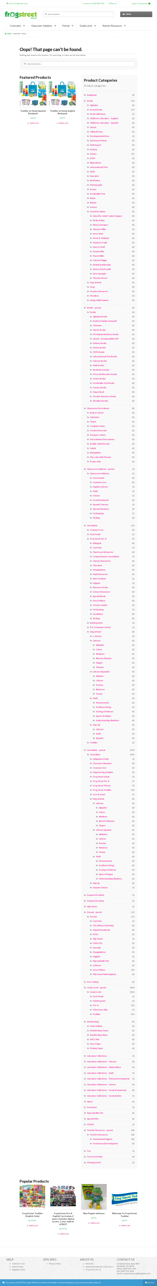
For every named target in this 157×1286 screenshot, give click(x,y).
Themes (100, 667)
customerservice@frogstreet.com (137, 1273)
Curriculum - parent (96, 750)
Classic (93, 127)
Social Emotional (100, 500)
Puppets (96, 583)
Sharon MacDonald (102, 269)
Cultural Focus (96, 132)
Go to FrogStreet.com (18, 3)
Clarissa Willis (99, 229)
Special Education (101, 509)
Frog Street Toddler (102, 790)
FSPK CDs (97, 943)
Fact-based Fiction (98, 140)
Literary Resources (102, 561)
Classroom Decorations (98, 408)
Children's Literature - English (104, 118)
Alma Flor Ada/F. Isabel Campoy (107, 216)
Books (90, 101)
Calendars (94, 417)
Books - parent (94, 308)
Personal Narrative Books (105, 374)
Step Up (96, 883)
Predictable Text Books (103, 383)
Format (65, 25)
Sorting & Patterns (104, 711)
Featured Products (95, 895)
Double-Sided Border (100, 444)
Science (93, 207)
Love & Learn (99, 794)
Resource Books (100, 587)
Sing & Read (95, 282)
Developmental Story (99, 136)
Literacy (96, 640)
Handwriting (93, 1022)
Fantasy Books (100, 343)
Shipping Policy (18, 1270)
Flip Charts (92, 906)
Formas (99, 685)
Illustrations (95, 163)
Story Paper (95, 1044)
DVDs (95, 934)
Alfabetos (103, 834)
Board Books (96, 110)
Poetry (93, 189)
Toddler (94, 742)
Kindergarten (96, 623)
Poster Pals (95, 461)
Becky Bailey (99, 220)
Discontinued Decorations (102, 439)
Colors (99, 649)
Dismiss (151, 1282)
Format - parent (94, 912)
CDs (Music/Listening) (103, 925)
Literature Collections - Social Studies (104, 1096)
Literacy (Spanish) (101, 672)
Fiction (93, 154)
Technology (98, 513)
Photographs (96, 185)
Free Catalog (93, 982)
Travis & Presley (95, 1157)
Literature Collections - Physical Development (108, 1079)
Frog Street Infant (101, 777)
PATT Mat (94, 1039)
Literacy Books (100, 361)
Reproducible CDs (101, 961)
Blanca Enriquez (100, 225)
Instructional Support (102, 1139)
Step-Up (96, 725)
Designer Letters (98, 435)
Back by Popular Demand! (105, 321)
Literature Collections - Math (100, 1073)
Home (9, 34)
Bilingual (97, 543)
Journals (97, 948)
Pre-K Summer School (100, 627)
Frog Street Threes (102, 785)
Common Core (99, 482)
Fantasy (93, 149)
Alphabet (94, 105)
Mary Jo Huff (99, 247)
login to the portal (140, 3)
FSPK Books (98, 352)
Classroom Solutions (41, 25)
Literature (97, 565)
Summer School (100, 887)
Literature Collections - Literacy (101, 1061)
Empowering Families (103, 772)
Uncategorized (94, 1162)
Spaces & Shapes (103, 716)
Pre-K (96, 1005)
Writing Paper (96, 1048)
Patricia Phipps (100, 260)
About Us (89, 1264)
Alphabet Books (100, 316)
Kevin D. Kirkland (101, 238)
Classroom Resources (103, 552)
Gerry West (98, 234)
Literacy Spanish (103, 830)
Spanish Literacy (100, 504)
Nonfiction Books (101, 370)
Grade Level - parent (96, 987)
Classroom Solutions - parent (100, 469)
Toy (89, 1151)
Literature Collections (97, 1056)
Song (92, 287)
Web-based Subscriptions (104, 974)
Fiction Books (99, 348)
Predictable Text (97, 194)
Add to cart (34, 123)
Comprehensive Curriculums (106, 556)
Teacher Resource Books (104, 396)
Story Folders (99, 601)
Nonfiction (95, 180)
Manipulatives (99, 570)
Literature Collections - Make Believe (104, 1067)
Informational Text (99, 167)
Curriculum (15, 25)
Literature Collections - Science (101, 1084)
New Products (99, 579)
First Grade (95, 534)
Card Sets (97, 548)
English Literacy (100, 487)
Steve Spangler (99, 273)
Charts (93, 422)
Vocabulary (98, 614)
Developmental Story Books (106, 334)
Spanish (99, 738)
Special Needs (99, 596)
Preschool (92, 1107)
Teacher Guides (100, 605)
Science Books (99, 387)
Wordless (94, 296)
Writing (96, 518)
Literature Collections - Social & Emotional (106, 1090)
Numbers (100, 654)
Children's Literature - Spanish (104, 123)
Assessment (98, 478)
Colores (99, 680)
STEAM (90, 1124)
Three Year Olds (100, 1010)
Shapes (99, 663)
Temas (99, 694)
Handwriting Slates (99, 1035)
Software (97, 965)
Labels (93, 448)
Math (92, 171)
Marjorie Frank (100, 242)
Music (90, 1102)
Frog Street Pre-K (98, 539)
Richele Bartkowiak (102, 265)
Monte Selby (98, 251)
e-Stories (97, 636)
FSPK (92, 158)
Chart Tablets (96, 1026)
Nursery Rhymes (104, 658)
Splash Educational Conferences (99, 1267)
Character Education (102, 763)
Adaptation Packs (101, 759)
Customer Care (18, 1264)
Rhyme (93, 203)
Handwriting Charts (99, 1030)
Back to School (96, 413)
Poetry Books (99, 379)
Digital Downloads (101, 930)
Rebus (93, 198)
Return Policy (17, 1267)
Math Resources (100, 574)
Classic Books (99, 330)
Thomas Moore (100, 278)
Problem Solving (103, 707)
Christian (97, 325)
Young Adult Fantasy (99, 300)
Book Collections (97, 114)
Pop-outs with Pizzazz (100, 457)
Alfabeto (99, 676)
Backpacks (92, 95)
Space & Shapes (106, 874)
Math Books (98, 365)
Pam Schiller (98, 256)
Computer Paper (97, 426)
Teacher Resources (112, 25)
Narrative (94, 176)
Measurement (102, 703)
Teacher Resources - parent (100, 1130)
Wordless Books (100, 401)
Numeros (100, 689)
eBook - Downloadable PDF (106, 339)
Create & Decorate (98, 430)
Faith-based (95, 145)
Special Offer (93, 1119)
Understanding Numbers (107, 720)
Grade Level (86, 25)
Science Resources (101, 592)
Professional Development (105, 1143)
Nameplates (95, 453)
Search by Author (98, 211)
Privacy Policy (55, 1264)
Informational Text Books (105, 356)
